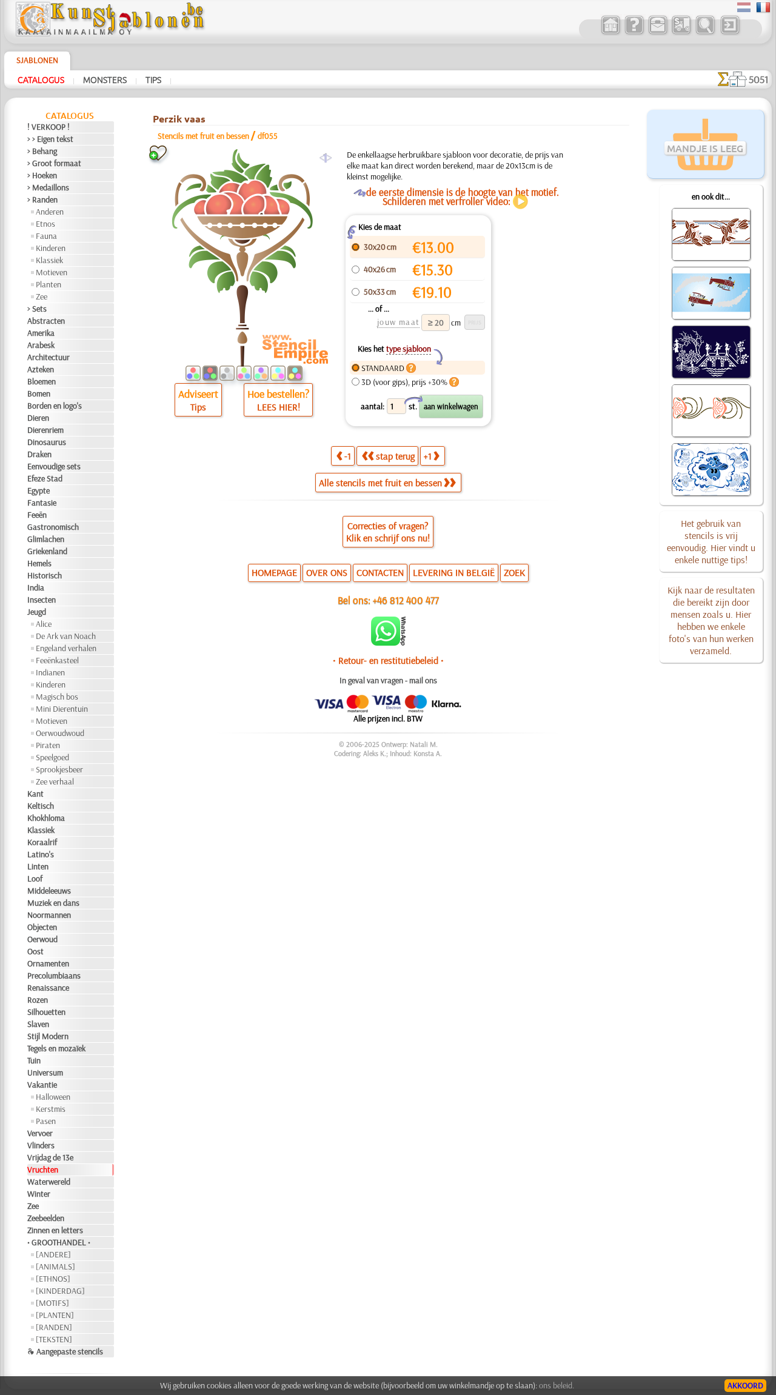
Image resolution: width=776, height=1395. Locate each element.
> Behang (42, 151)
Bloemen (41, 381)
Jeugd (36, 611)
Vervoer (40, 1133)
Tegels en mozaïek (56, 1048)
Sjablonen (37, 60)
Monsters (105, 79)
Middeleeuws (49, 890)
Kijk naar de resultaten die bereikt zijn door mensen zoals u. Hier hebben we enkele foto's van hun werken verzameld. (711, 620)
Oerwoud (42, 939)
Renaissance (48, 987)
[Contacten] (657, 32)
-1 (347, 456)
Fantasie (41, 502)
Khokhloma (46, 817)
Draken (39, 454)
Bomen (38, 393)
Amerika (41, 332)
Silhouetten (46, 1011)
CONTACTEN (380, 572)
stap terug (395, 456)
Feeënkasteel (57, 660)
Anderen (50, 211)
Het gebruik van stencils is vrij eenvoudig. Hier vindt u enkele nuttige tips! (711, 541)
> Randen (42, 199)
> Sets (37, 308)
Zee (41, 296)
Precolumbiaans (54, 975)
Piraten (48, 745)
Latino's (40, 854)
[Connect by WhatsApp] (388, 642)
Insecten (41, 599)
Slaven (38, 1024)
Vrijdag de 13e (50, 1157)
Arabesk (41, 345)
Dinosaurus (46, 442)
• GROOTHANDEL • (58, 1242)
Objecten (42, 927)
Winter (38, 1193)
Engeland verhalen (66, 648)
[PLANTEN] (55, 1315)
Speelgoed (52, 757)
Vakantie (42, 1084)
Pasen (46, 1121)
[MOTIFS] (52, 1302)
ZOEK (514, 572)
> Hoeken (42, 175)
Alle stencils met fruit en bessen (380, 483)
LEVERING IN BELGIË (454, 572)
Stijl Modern (48, 1036)
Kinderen (50, 248)
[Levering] (681, 32)
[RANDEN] (54, 1327)
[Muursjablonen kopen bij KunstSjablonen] (610, 32)
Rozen (37, 999)
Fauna (46, 235)
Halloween (53, 1096)
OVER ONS (326, 572)
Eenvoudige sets (54, 466)
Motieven (51, 272)
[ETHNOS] (53, 1278)
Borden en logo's (54, 405)
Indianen (50, 672)
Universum (45, 1072)
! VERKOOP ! (48, 126)
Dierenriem (45, 429)
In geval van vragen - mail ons (388, 680)
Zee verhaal (55, 781)
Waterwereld (48, 1181)
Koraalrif (42, 842)
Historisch (44, 575)
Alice (44, 623)
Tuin (34, 1060)
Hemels (39, 563)
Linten (37, 866)
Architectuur (48, 357)
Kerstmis (50, 1108)
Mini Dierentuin (62, 708)
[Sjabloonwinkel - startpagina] (109, 33)
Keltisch (40, 805)
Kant (35, 793)
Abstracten (46, 320)
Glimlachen (45, 539)
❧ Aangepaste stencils (65, 1351)
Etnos (45, 223)
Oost (35, 951)
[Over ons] (634, 32)
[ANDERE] (53, 1254)
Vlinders (41, 1145)
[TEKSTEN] (54, 1339)
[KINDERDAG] (60, 1290)
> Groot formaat (54, 163)
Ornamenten (48, 963)
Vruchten (42, 1169)
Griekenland (47, 551)
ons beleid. (556, 1385)
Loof (34, 878)
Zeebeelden (45, 1218)
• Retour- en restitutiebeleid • (388, 660)
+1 (428, 456)
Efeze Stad (44, 478)
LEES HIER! (278, 407)
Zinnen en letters (55, 1230)
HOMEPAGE (274, 572)
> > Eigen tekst (50, 138)
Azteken (40, 369)
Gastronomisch (53, 526)
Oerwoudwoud (60, 733)
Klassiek (49, 260)
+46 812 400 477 (406, 600)
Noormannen (49, 914)
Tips (153, 79)
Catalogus (41, 79)
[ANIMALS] (55, 1266)
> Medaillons (48, 187)
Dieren (38, 417)
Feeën (37, 514)
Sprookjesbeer (59, 769)
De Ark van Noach (66, 636)
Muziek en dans (53, 902)
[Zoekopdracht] (705, 32)
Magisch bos (57, 696)
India (35, 587)
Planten (48, 284)
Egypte (38, 490)
